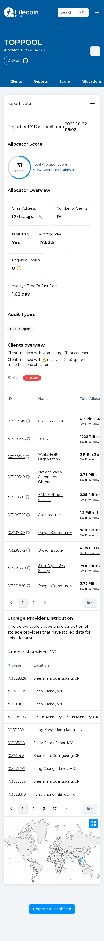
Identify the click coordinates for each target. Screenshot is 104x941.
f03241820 (17, 586)
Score (64, 81)
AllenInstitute (49, 515)
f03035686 (17, 781)
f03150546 (16, 457)
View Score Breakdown (53, 170)
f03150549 (16, 477)
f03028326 (17, 678)
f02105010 (16, 743)
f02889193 (17, 717)
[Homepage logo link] (21, 12)
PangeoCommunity (55, 532)
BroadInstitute (50, 550)
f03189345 (16, 515)
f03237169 (16, 532)
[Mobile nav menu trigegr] (97, 12)
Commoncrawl (50, 421)
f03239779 (17, 568)
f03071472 (16, 768)
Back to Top (79, 932)
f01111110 (15, 704)
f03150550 (16, 497)
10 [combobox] (88, 602)
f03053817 (16, 421)
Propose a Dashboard (52, 909)
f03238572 (16, 550)
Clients (16, 81)
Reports (41, 81)
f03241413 (16, 755)
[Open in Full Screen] (93, 823)
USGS (43, 439)
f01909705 (17, 691)
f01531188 (16, 730)
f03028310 (17, 794)
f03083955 (17, 439)
